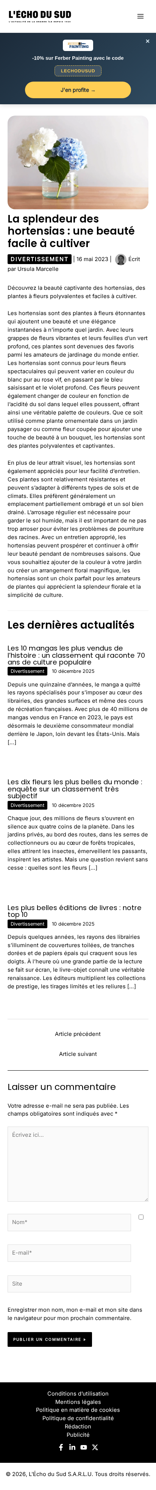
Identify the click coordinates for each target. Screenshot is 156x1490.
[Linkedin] (72, 1447)
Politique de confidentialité (78, 1418)
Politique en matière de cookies (78, 1410)
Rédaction (78, 1426)
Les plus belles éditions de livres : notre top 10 (75, 911)
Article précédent (78, 1034)
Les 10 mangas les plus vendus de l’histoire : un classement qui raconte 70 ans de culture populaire (76, 654)
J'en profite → (78, 90)
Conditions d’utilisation (78, 1393)
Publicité (78, 1434)
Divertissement (40, 259)
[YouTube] (83, 1447)
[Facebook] (61, 1447)
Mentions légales (78, 1402)
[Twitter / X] (95, 1447)
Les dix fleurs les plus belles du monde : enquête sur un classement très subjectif (75, 788)
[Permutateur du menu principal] (140, 16)
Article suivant (78, 1054)
